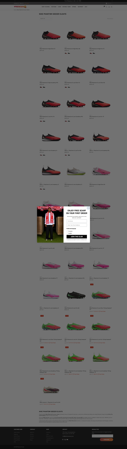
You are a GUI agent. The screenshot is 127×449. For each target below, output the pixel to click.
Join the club (77, 237)
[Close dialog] (88, 208)
